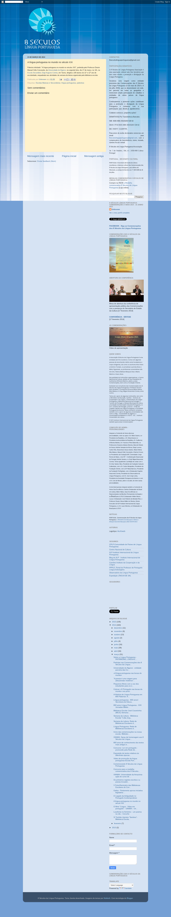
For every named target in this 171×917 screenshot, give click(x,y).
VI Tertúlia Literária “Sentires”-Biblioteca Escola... (125, 818)
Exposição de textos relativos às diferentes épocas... (126, 754)
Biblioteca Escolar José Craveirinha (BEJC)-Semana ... (127, 712)
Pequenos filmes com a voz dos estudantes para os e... (126, 685)
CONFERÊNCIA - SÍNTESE (120, 317)
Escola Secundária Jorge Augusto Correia (42, 73)
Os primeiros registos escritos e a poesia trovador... (127, 781)
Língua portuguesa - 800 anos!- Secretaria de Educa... (126, 701)
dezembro (118, 628)
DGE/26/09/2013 (131, 522)
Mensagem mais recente (40, 156)
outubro (117, 635)
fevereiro (118, 823)
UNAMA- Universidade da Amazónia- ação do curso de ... (128, 776)
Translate (128, 888)
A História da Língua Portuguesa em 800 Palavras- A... (128, 696)
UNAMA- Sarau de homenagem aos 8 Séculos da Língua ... (129, 738)
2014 (114, 625)
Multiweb (121, 531)
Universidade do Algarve (57, 70)
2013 (114, 828)
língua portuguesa (68, 83)
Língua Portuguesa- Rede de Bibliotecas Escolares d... (125, 728)
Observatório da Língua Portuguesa (123, 573)
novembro (118, 631)
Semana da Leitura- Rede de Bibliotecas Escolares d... (125, 722)
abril (116, 651)
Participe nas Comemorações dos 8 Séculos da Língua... (128, 664)
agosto (117, 638)
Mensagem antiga (94, 156)
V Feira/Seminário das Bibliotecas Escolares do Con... (127, 786)
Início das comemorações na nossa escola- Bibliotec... (128, 733)
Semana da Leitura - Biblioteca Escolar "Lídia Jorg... (126, 717)
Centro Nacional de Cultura (120, 550)
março (117, 654)
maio (116, 648)
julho (116, 641)
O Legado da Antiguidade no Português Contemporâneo (125, 797)
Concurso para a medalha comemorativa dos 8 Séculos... (127, 770)
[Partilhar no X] (70, 79)
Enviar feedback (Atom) (46, 161)
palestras (80, 83)
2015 (114, 622)
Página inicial (69, 156)
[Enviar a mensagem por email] (65, 79)
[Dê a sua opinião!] (67, 79)
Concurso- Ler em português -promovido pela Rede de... (126, 749)
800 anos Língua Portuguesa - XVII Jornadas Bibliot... (127, 706)
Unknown (116, 209)
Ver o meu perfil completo (119, 213)
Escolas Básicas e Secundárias (48, 83)
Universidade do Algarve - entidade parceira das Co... (127, 669)
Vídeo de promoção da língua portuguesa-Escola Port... (125, 760)
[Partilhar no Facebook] (72, 79)
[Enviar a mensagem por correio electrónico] (60, 79)
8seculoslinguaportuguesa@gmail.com (123, 138)
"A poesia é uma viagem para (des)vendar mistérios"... (125, 680)
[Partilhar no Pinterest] (74, 79)
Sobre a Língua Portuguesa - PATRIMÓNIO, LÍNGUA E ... (125, 658)
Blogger (130, 898)
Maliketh (107, 898)
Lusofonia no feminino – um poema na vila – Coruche (128, 813)
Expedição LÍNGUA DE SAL (120, 576)
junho (116, 644)
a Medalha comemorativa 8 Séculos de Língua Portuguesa (123, 185)
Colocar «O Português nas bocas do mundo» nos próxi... (128, 690)
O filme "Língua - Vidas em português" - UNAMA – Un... (126, 808)
